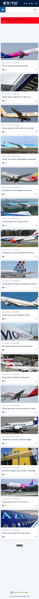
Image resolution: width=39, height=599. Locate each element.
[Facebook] (24, 3)
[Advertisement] (19, 34)
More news (19, 545)
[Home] (2, 9)
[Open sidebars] (35, 9)
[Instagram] (29, 3)
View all (4, 21)
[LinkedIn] (32, 3)
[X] (27, 3)
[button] (36, 70)
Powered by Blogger (20, 592)
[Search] (36, 3)
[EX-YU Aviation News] (10, 3)
